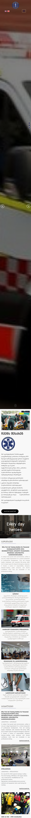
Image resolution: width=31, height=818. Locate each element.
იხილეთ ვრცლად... (24, 740)
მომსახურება (6, 769)
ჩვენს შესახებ (12, 433)
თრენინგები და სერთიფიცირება (15, 661)
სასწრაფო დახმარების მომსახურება (15, 629)
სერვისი (16, 594)
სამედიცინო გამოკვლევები (15, 693)
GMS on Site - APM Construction (11, 817)
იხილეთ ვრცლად (10, 511)
